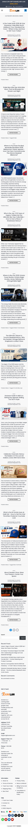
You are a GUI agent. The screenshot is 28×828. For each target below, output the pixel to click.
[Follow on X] (15, 815)
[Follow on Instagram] (12, 815)
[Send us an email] (22, 815)
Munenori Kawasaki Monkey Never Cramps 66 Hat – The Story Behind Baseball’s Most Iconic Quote (13, 670)
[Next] (17, 630)
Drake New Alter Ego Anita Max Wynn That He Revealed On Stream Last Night (14, 89)
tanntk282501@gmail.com (14, 96)
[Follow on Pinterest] (5, 819)
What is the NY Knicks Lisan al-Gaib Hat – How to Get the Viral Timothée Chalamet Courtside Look (14, 515)
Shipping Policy (7, 789)
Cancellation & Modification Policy (21, 792)
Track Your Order (8, 786)
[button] (2, 10)
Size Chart (6, 791)
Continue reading (14, 74)
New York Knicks (17, 564)
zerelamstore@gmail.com (14, 36)
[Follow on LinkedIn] (9, 819)
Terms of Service (8, 783)
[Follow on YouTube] (12, 819)
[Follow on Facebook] (9, 815)
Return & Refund (21, 783)
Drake (15, 138)
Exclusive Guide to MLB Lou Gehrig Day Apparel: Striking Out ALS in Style (14, 397)
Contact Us (6, 803)
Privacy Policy (21, 781)
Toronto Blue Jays (18, 388)
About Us (5, 781)
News (14, 21)
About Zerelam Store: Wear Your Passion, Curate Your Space (14, 574)
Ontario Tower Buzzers (19, 327)
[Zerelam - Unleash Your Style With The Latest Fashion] (14, 10)
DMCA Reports (7, 808)
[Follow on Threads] (19, 815)
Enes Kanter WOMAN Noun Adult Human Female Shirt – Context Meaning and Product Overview (12, 659)
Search (3, 634)
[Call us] (2, 819)
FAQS (4, 805)
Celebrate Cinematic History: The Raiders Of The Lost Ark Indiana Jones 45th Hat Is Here (14, 456)
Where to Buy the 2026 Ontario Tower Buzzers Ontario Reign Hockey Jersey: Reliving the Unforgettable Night (14, 278)
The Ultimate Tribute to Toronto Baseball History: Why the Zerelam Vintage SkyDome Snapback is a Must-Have (14, 338)
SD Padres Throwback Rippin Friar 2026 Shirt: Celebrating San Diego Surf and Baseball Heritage (12, 653)
